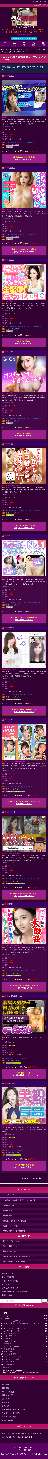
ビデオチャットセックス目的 (13, 1410)
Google (6, 1316)
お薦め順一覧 (8, 1205)
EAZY (11, 904)
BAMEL (12, 168)
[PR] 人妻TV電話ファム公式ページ (24, 1074)
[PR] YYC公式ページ (24, 803)
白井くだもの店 (10, 1336)
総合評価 (5, 1384)
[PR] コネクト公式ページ (24, 526)
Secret (11, 536)
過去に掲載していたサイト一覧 (14, 1291)
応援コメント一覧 (10, 1226)
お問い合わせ (7, 1295)
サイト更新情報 (8, 1277)
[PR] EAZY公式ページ (24, 987)
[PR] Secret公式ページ (24, 618)
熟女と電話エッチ (10, 1246)
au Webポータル (10, 1341)
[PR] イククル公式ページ (24, 895)
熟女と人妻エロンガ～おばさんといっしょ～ (21, 1323)
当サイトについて (9, 1274)
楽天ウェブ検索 (10, 1354)
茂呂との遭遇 (9, 1349)
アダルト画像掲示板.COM (14, 1321)
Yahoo (6, 1318)
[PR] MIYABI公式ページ (24, 710)
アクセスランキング (10, 1288)
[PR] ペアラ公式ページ (24, 342)
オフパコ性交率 (8, 1392)
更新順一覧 (10, 1216)
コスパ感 (5, 1406)
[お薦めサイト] (18, 38)
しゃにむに (8, 1339)
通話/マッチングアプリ (12, 145)
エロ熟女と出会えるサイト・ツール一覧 (19, 1200)
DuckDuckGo (9, 1362)
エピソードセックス (12, 1331)
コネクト (12, 444)
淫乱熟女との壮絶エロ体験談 (14, 1221)
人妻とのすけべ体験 (12, 1346)
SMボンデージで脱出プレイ (15, 1328)
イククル (12, 812)
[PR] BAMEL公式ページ (24, 250)
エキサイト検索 (10, 1333)
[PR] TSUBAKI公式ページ (24, 1166)
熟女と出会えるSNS (11, 1251)
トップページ (8, 1195)
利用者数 (5, 1388)
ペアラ (11, 260)
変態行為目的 (7, 1420)
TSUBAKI (12, 1083)
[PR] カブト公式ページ (24, 158)
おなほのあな (9, 1351)
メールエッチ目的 (9, 1417)
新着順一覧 (9, 1210)
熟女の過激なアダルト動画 (14, 1261)
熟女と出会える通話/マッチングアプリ (18, 1256)
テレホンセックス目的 (11, 1413)
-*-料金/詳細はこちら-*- (8, 126)
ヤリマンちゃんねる (12, 1359)
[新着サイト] (31, 38)
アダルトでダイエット (13, 1356)
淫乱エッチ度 (7, 1395)
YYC (10, 720)
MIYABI (11, 628)
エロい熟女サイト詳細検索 (14, 1231)
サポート (5, 1402)
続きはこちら (7, 1367)
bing (5, 1326)
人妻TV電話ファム (15, 996)
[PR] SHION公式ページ (24, 434)
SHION (11, 352)
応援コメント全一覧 (10, 1281)
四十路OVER (9, 1344)
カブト (11, 76)
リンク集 (5, 1284)
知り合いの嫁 (9, 1364)
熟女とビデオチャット (12, 1241)
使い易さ (5, 1399)
